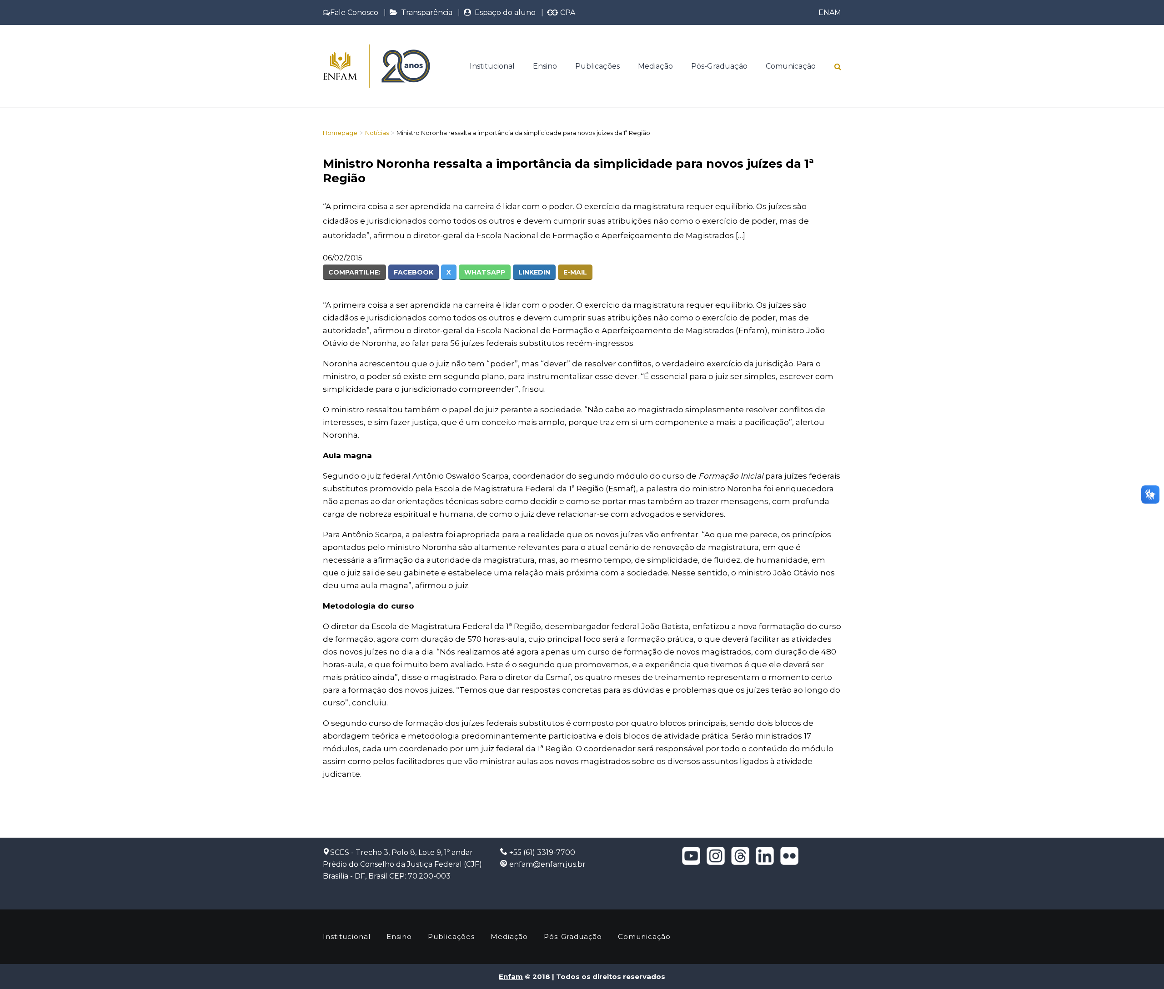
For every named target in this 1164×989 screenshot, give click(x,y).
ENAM (829, 12)
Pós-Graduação (719, 66)
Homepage (340, 132)
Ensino (545, 66)
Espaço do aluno (503, 12)
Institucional (492, 66)
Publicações (597, 66)
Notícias (377, 132)
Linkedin (534, 272)
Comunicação (791, 66)
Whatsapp (484, 272)
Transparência (424, 12)
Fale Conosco (354, 12)
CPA (566, 12)
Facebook (413, 272)
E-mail (575, 272)
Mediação (655, 66)
